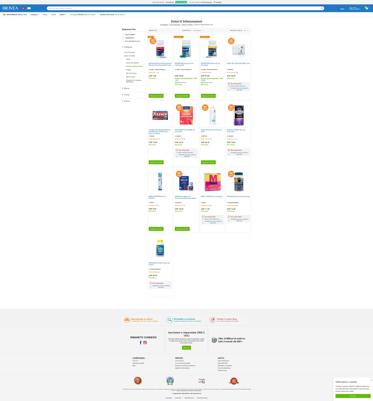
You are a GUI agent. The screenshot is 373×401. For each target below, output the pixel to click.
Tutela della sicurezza (202, 397)
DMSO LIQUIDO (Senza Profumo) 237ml (211, 130)
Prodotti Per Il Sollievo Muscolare (133, 81)
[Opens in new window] (141, 342)
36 (245, 30)
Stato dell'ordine (223, 363)
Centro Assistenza (223, 361)
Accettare (353, 396)
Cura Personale (175, 24)
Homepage (164, 24)
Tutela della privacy (189, 397)
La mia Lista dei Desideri (182, 363)
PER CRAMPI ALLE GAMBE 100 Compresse (185, 130)
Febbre (128, 70)
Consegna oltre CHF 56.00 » (83, 14)
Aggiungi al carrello (156, 96)
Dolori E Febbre (187, 24)
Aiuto (342, 9)
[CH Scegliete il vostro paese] (24, 8)
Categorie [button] (34, 14)
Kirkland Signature (234, 202)
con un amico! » (113, 14)
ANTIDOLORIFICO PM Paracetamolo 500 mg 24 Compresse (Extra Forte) (160, 64)
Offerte (62, 14)
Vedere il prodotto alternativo (237, 86)
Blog (134, 365)
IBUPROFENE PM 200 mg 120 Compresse (210, 64)
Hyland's (178, 136)
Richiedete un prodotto (225, 365)
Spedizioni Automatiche (182, 368)
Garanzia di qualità (138, 363)
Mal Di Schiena (131, 73)
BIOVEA (231, 69)
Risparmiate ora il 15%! (17, 14)
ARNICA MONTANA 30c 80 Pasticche (157, 197)
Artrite (128, 59)
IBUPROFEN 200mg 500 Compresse (238, 196)
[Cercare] (322, 8)
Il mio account (179, 361)
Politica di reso (222, 370)
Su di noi (135, 361)
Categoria (128, 46)
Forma (126, 94)
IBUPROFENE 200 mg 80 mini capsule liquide (184, 64)
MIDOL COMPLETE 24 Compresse (212, 196)
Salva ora (186, 348)
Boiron (152, 202)
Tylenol (152, 136)
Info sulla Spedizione (224, 368)
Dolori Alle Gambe (132, 63)
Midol (204, 202)
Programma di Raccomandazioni (185, 365)
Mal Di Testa (130, 77)
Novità (53, 14)
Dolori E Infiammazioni (134, 66)
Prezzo (127, 101)
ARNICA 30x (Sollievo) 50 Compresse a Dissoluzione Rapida (185, 197)
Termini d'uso (178, 397)
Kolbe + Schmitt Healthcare (158, 69)
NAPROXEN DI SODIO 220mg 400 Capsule (159, 263)
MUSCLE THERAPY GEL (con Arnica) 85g (236, 130)
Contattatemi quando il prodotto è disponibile (239, 89)
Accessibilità (169, 397)
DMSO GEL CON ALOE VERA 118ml (238, 63)
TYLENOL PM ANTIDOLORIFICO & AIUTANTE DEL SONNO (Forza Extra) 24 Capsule (160, 131)
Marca (45, 14)
